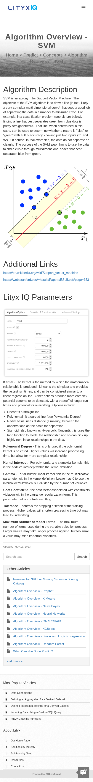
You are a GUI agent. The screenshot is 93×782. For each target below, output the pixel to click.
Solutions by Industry (23, 747)
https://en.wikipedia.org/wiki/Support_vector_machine (40, 273)
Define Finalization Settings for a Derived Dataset (40, 705)
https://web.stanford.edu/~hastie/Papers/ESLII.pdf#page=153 (46, 279)
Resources (17, 760)
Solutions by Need (21, 753)
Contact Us (17, 766)
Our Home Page (20, 740)
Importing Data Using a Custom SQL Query (36, 712)
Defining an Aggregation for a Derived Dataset (38, 699)
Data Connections (21, 692)
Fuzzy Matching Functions (26, 718)
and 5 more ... (16, 661)
